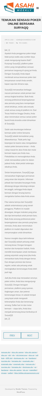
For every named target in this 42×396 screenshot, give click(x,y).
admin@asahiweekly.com (25, 40)
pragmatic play (28, 361)
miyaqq (4, 373)
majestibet (33, 370)
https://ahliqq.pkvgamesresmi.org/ (26, 373)
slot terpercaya (21, 355)
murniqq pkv (5, 361)
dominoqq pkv (19, 358)
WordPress (21, 392)
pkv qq (25, 370)
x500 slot (9, 358)
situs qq (4, 355)
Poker (11, 43)
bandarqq (32, 358)
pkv (13, 355)
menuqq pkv (5, 352)
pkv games (23, 43)
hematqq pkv (16, 361)
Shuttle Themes (21, 389)
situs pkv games (18, 352)
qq (26, 358)
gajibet (10, 373)
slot (9, 355)
